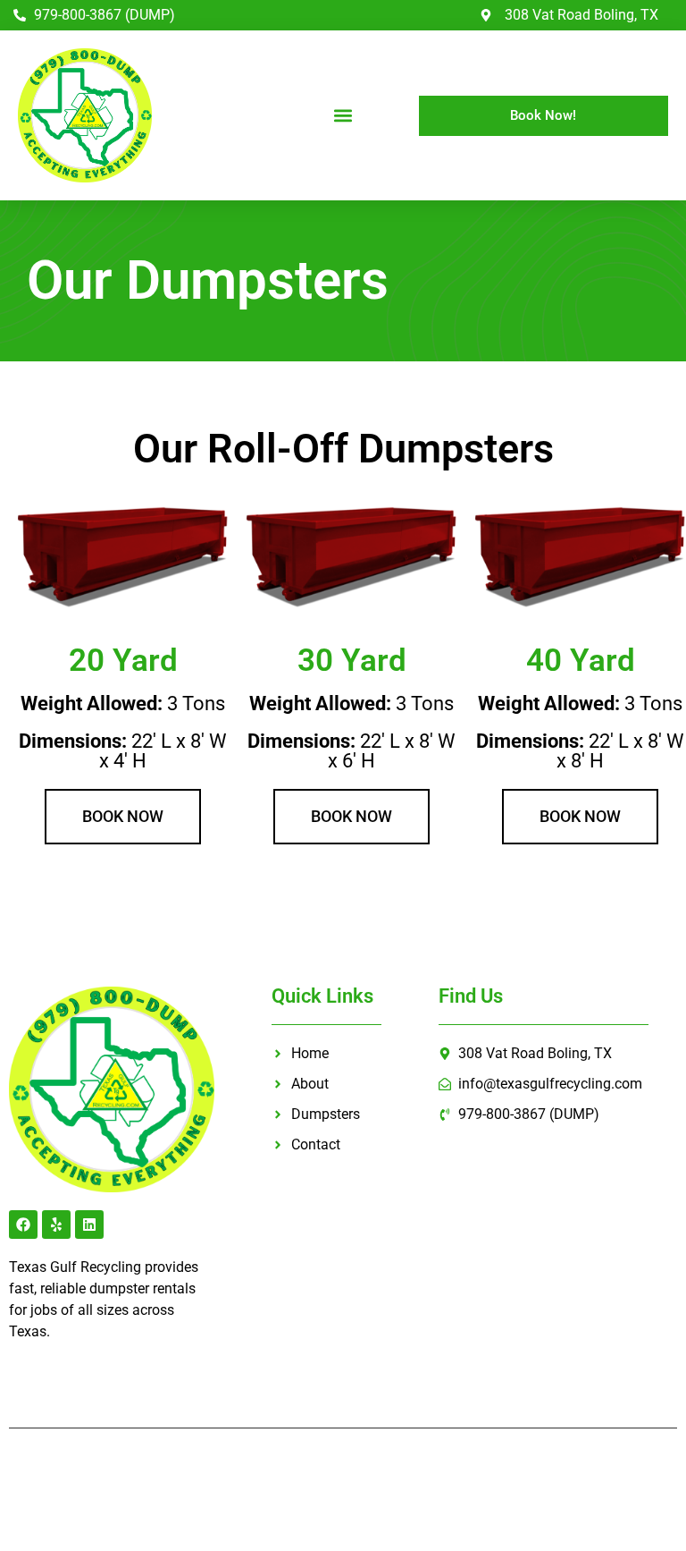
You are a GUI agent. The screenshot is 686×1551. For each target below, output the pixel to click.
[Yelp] (56, 1224)
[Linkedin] (89, 1224)
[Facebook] (23, 1224)
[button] (342, 116)
